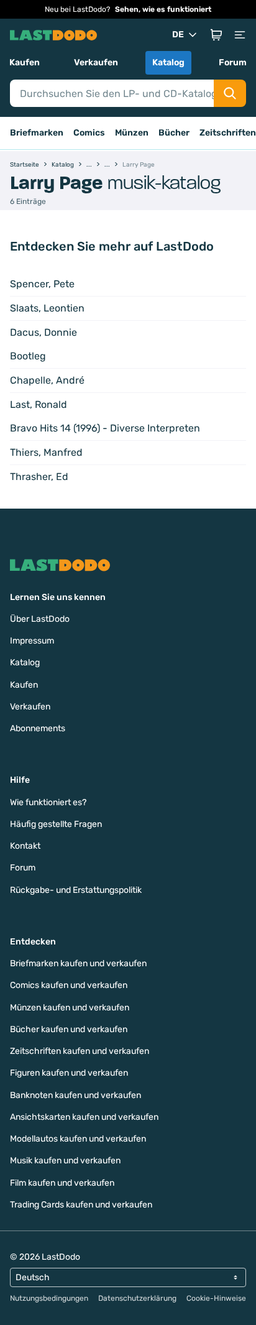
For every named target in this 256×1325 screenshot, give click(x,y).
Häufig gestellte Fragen (56, 824)
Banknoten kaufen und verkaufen (75, 1095)
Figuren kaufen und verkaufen (69, 1073)
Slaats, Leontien (47, 308)
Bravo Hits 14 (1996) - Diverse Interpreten (105, 428)
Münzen (132, 132)
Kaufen (24, 62)
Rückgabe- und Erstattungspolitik (76, 890)
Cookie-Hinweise (216, 1298)
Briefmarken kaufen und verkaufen (78, 963)
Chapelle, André (47, 380)
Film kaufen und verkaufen (62, 1183)
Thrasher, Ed (39, 476)
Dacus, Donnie (43, 332)
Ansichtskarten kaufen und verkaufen (84, 1117)
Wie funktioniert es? (48, 802)
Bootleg (28, 356)
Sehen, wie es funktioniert (163, 9)
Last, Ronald (38, 404)
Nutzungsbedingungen (49, 1298)
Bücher (174, 132)
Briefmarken (36, 132)
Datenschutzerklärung (137, 1298)
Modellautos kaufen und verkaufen (78, 1138)
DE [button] (178, 34)
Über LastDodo (40, 619)
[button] (216, 35)
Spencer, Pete (42, 284)
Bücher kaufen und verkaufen (68, 1029)
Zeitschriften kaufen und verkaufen (79, 1051)
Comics (89, 132)
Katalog (168, 62)
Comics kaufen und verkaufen (68, 985)
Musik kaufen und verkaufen (65, 1160)
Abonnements (37, 728)
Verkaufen (96, 62)
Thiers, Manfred (46, 452)
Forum (233, 62)
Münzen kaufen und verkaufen (69, 1007)
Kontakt (25, 846)
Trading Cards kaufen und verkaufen (81, 1204)
